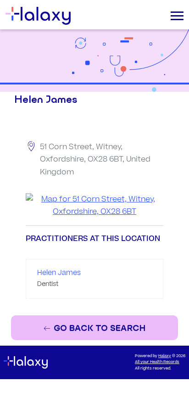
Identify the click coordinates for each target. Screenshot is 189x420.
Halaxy (164, 355)
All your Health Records (157, 361)
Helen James (59, 273)
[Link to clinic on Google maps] (94, 205)
